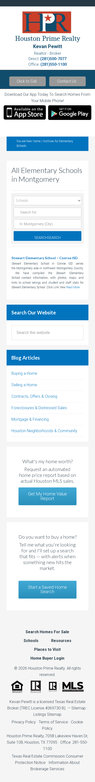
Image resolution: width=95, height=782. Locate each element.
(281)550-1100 (53, 64)
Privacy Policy (24, 722)
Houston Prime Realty (25, 736)
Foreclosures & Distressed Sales (39, 408)
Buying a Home (24, 373)
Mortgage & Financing (30, 419)
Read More (73, 287)
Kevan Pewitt (47, 46)
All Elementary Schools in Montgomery (46, 174)
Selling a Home (24, 385)
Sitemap (78, 708)
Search (47, 238)
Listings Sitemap (47, 714)
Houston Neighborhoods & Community (44, 430)
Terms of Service (53, 722)
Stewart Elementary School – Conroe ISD (44, 258)
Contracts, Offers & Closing (34, 396)
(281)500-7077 (53, 58)
